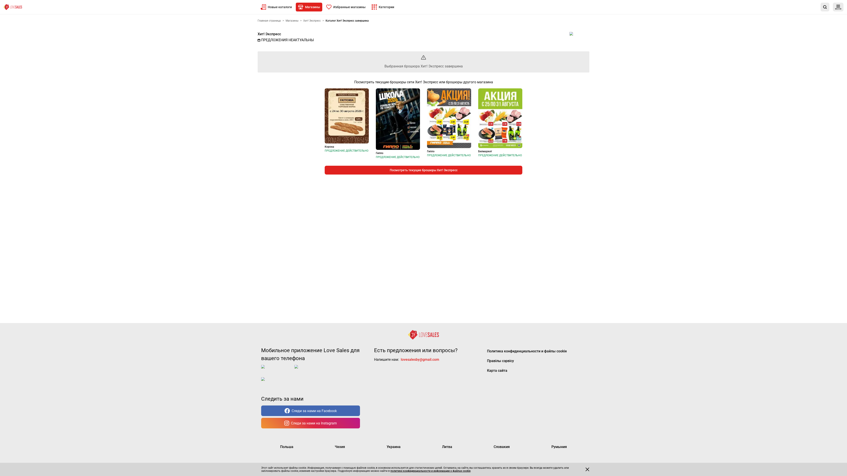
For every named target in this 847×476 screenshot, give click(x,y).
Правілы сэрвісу (500, 361)
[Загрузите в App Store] (277, 370)
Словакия (502, 447)
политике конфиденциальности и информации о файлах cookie (430, 470)
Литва (447, 447)
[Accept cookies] (587, 469)
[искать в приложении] (825, 7)
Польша (286, 447)
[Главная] (13, 7)
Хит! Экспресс (269, 34)
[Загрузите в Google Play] (312, 370)
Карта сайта (497, 370)
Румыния (559, 447)
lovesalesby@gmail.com (420, 359)
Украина (394, 447)
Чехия (340, 447)
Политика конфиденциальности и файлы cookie (527, 351)
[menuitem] (276, 7)
